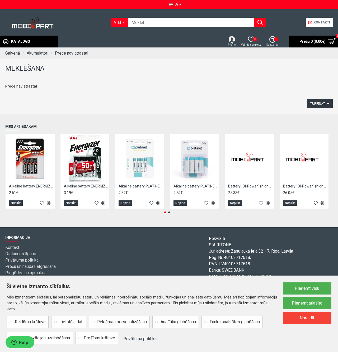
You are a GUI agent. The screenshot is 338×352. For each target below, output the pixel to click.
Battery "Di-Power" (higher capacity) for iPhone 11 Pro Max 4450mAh (305, 186)
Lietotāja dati (71, 321)
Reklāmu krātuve (30, 321)
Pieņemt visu (307, 288)
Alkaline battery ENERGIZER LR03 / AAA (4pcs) (31, 186)
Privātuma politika (140, 338)
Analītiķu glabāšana (178, 321)
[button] (165, 212)
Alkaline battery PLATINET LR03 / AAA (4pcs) (141, 186)
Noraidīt (307, 317)
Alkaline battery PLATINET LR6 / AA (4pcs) (195, 186)
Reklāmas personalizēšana (122, 321)
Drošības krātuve (99, 337)
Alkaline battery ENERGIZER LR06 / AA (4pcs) (86, 186)
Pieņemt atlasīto (307, 303)
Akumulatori (37, 53)
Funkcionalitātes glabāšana (235, 321)
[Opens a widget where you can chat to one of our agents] (19, 342)
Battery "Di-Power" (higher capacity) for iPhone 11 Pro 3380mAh (250, 186)
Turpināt (317, 103)
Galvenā (12, 53)
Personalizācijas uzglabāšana (42, 337)
